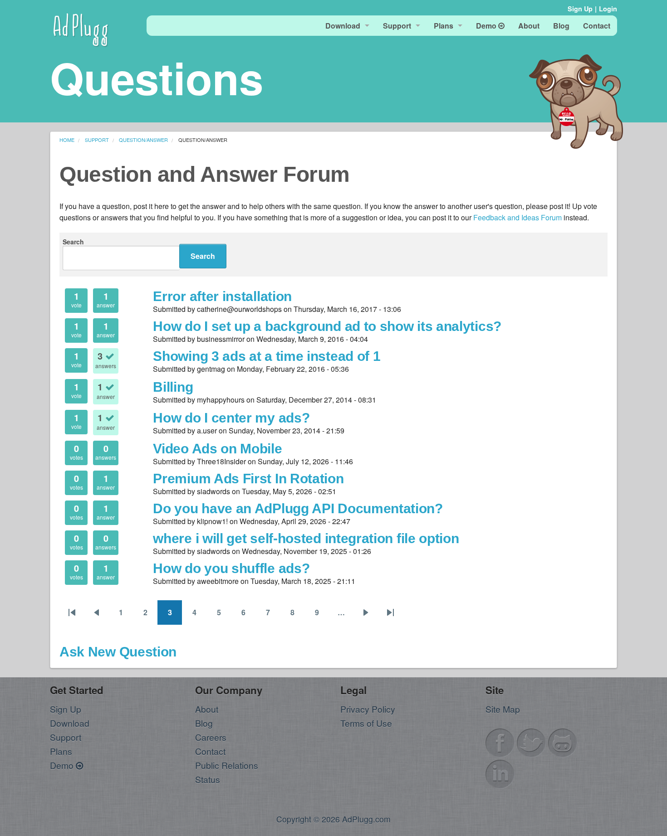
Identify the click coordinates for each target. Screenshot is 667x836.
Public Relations (226, 765)
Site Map (503, 709)
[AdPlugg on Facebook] (500, 741)
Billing (173, 386)
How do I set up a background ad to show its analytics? (327, 326)
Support (65, 737)
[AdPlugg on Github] (562, 741)
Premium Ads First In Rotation (248, 478)
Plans (61, 751)
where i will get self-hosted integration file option (306, 538)
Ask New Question (118, 651)
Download (69, 723)
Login (608, 8)
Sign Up (580, 8)
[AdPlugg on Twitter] (531, 741)
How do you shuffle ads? (231, 568)
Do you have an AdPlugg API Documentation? (298, 508)
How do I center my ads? (231, 417)
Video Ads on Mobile (217, 448)
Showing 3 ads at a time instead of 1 (266, 356)
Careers (210, 737)
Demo (63, 765)
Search (73, 242)
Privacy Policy (367, 709)
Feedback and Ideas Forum (517, 217)
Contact (210, 751)
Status (207, 779)
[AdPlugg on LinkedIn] (500, 773)
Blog (204, 723)
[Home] (81, 28)
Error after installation (222, 296)
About (206, 709)
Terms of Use (366, 723)
